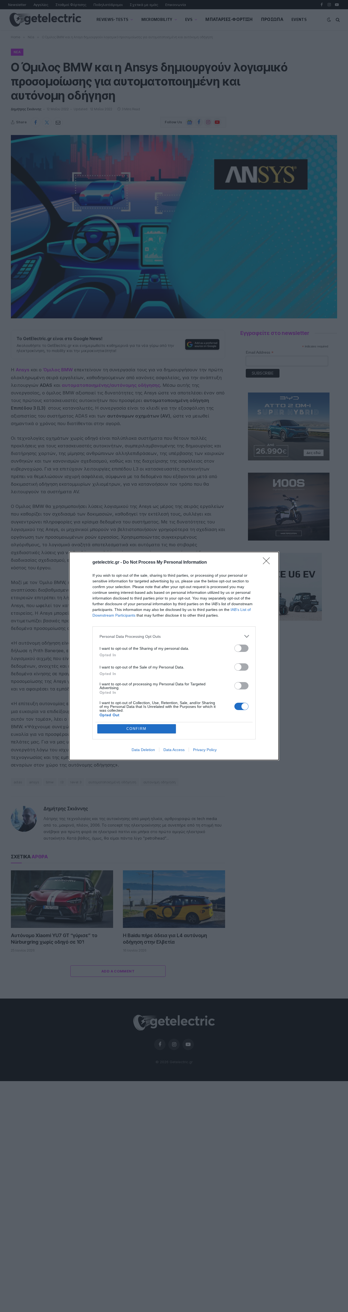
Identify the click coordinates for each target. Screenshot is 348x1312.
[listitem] (174, 636)
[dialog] (174, 656)
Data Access (174, 750)
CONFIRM (136, 729)
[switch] (241, 648)
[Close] (268, 562)
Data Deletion (143, 750)
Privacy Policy (205, 750)
